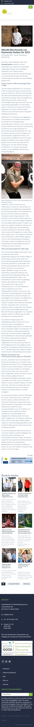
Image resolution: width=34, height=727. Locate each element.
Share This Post (5, 57)
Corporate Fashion (14, 584)
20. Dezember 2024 (6, 55)
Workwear (27, 584)
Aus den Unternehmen (20, 55)
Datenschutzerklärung (9, 672)
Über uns (5, 680)
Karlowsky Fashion (6, 64)
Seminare (5, 684)
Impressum (6, 668)
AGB (4, 676)
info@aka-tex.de (8, 614)
